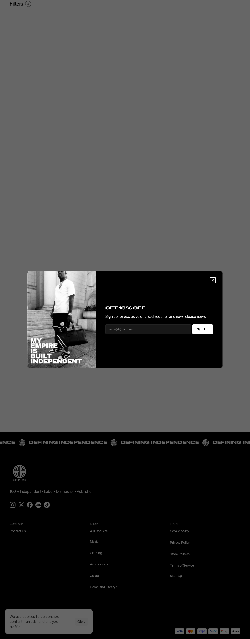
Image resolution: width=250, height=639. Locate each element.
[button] (213, 280)
